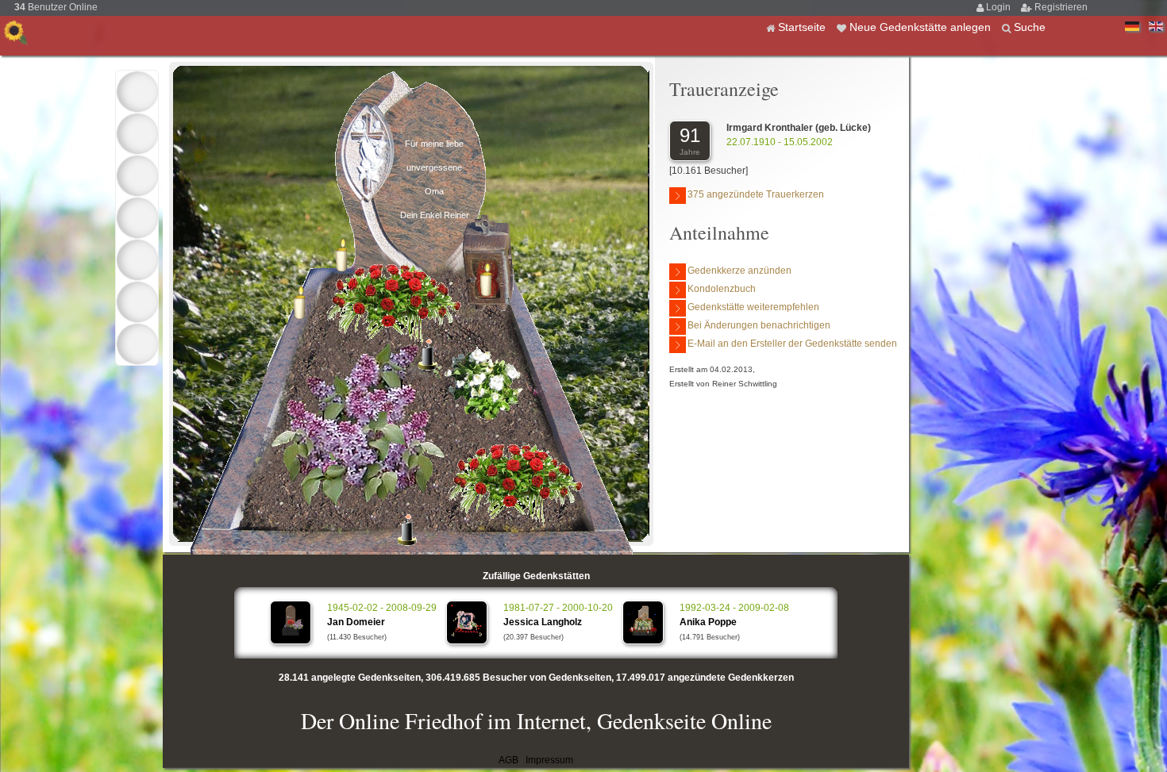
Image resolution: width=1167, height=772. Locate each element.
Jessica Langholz (542, 622)
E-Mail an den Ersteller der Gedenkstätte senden (792, 343)
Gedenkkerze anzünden (739, 270)
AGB (508, 760)
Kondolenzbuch (721, 288)
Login (999, 7)
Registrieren (1061, 7)
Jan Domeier (356, 622)
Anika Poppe (708, 622)
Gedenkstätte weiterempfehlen (753, 307)
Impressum (549, 760)
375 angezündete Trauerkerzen (755, 194)
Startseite (803, 27)
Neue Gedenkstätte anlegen (921, 27)
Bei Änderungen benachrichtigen (758, 325)
